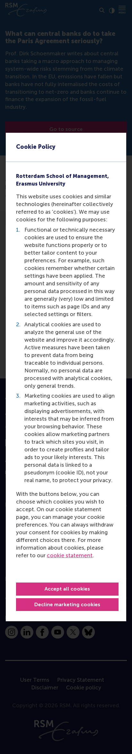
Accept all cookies (67, 589)
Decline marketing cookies (67, 604)
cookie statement (70, 555)
